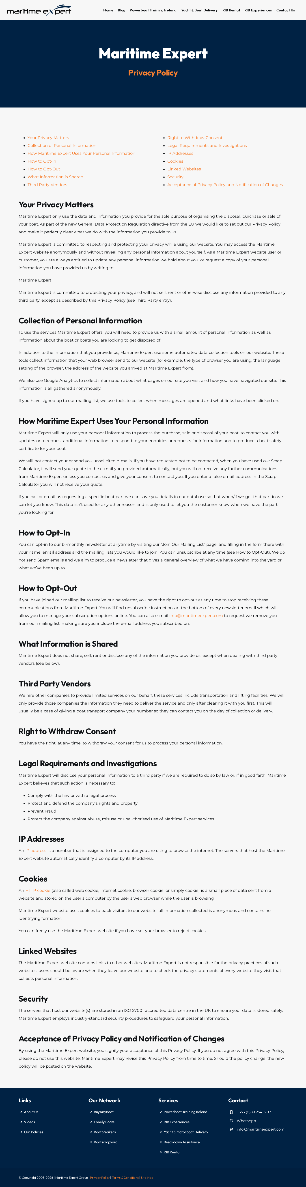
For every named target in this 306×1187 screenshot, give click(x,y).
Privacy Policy (100, 1178)
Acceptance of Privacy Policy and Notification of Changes (225, 184)
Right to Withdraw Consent (194, 137)
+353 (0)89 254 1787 (254, 1112)
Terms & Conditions (125, 1178)
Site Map (147, 1178)
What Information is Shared (55, 176)
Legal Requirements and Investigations (207, 145)
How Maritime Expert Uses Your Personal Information (81, 153)
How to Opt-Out (44, 169)
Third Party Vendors (47, 184)
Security (175, 176)
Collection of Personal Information (62, 145)
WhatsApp (246, 1121)
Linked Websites (184, 169)
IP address (35, 850)
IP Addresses (180, 153)
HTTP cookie (37, 890)
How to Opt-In (42, 161)
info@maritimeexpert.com (196, 615)
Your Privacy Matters (48, 137)
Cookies (175, 161)
